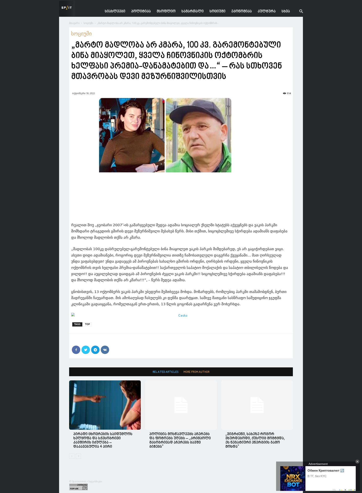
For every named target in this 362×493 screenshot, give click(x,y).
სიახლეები (115, 11)
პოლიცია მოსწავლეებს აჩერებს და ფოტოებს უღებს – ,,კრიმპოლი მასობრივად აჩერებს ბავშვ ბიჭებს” (180, 440)
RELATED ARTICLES (165, 372)
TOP (87, 324)
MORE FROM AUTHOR (196, 372)
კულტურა (267, 11)
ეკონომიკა (241, 11)
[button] (298, 12)
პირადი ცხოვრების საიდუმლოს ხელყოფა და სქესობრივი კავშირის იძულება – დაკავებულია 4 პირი (102, 440)
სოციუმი (217, 11)
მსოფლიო (166, 11)
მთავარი (74, 23)
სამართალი (192, 11)
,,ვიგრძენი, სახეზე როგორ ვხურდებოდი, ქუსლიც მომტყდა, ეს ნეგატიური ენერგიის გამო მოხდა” (255, 440)
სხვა (286, 11)
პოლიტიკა (141, 11)
